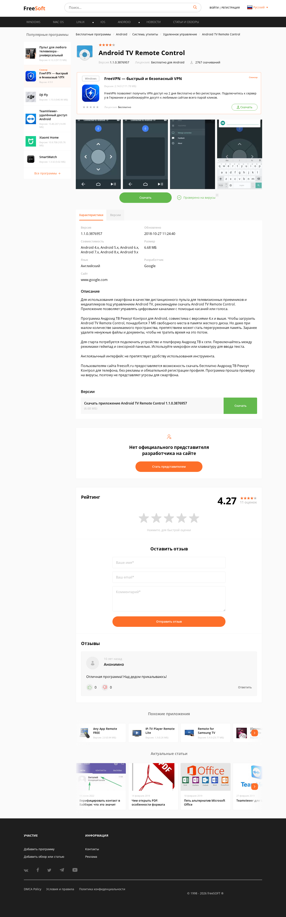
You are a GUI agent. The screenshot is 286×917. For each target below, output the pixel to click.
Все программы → (47, 173)
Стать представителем (169, 467)
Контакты (92, 849)
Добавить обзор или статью (44, 857)
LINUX (80, 22)
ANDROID (124, 22)
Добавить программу (39, 849)
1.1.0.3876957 (114, 62)
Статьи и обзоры (186, 22)
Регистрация (231, 7)
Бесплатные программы (93, 34)
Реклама (91, 857)
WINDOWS (33, 22)
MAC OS (58, 22)
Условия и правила (60, 889)
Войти (214, 7)
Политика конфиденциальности (102, 889)
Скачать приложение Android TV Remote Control (135, 403)
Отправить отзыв (169, 621)
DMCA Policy (32, 889)
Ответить (245, 687)
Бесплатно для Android (167, 62)
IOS (102, 22)
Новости (154, 22)
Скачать (145, 198)
